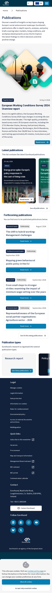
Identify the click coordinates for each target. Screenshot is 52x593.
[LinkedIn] (13, 522)
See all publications (37, 208)
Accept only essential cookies (26, 588)
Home (5, 10)
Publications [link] (21, 10)
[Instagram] (29, 522)
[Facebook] (21, 522)
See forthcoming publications (31, 335)
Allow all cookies (26, 582)
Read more (43, 142)
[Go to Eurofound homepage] (9, 3)
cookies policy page (36, 571)
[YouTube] (36, 522)
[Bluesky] (13, 530)
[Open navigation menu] (46, 3)
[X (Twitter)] (21, 530)
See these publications (20, 370)
